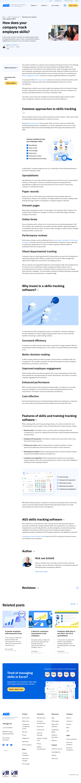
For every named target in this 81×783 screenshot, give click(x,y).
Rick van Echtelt (12, 45)
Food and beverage (39, 734)
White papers (55, 721)
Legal (68, 735)
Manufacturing (41, 718)
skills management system (30, 75)
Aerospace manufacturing (41, 722)
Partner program (27, 745)
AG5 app (24, 732)
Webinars (54, 740)
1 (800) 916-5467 (68, 1)
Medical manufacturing (41, 748)
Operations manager (25, 759)
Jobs (67, 731)
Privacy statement (71, 739)
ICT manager (26, 764)
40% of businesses (33, 123)
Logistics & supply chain (42, 739)
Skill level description (55, 736)
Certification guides (55, 731)
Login (50, 1)
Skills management (13, 17)
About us (68, 718)
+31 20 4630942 (8, 727)
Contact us (69, 721)
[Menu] (65, 5)
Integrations (25, 738)
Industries (40, 714)
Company (69, 714)
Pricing (24, 735)
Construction (40, 729)
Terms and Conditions (69, 743)
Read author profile (41, 571)
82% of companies (41, 80)
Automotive (40, 726)
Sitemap (68, 724)
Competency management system (26, 726)
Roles (24, 749)
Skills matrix (25, 721)
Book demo (25, 741)
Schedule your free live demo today (33, 536)
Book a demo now (16, 689)
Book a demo (73, 5)
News (67, 727)
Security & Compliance (69, 749)
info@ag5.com (58, 1)
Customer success (57, 749)
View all (73, 604)
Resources (55, 714)
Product (24, 714)
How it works (26, 718)
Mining (39, 743)
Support (54, 745)
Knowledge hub (56, 752)
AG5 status (55, 758)
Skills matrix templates (55, 725)
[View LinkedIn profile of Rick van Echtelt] (24, 565)
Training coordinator (25, 754)
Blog (4, 17)
